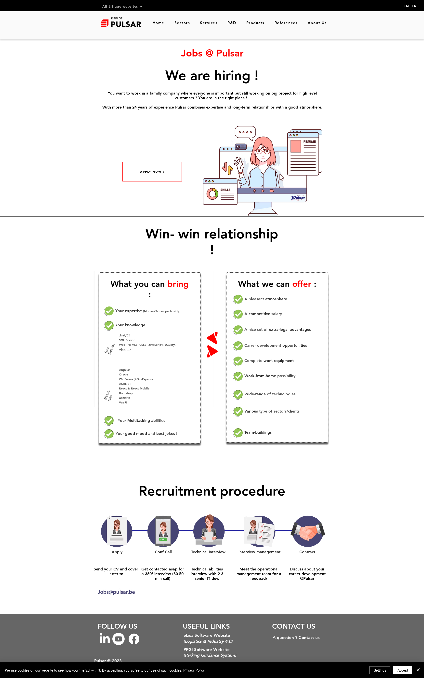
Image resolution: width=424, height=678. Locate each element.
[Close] (418, 670)
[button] (152, 171)
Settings (380, 670)
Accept (403, 670)
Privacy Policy (194, 670)
